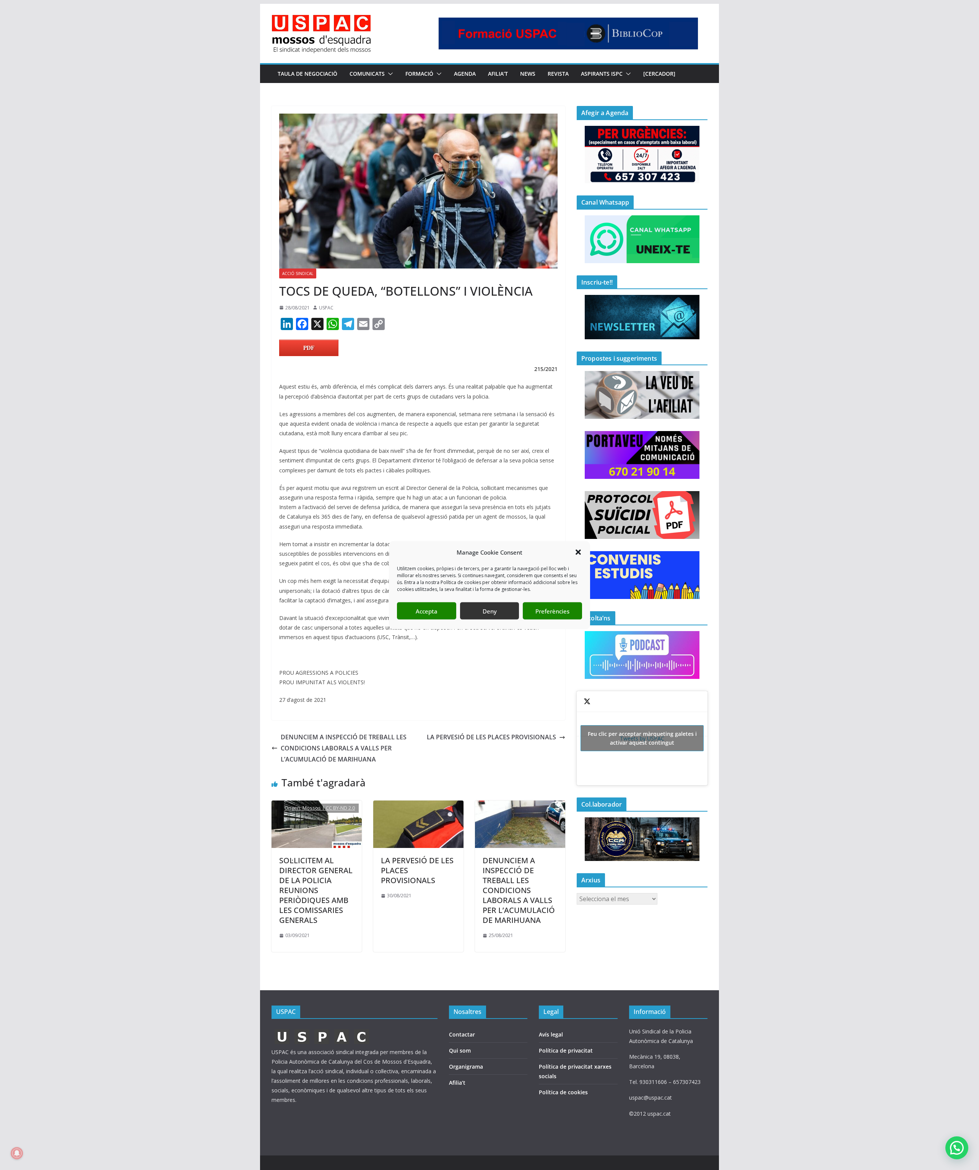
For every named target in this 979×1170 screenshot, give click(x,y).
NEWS (527, 73)
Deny (490, 611)
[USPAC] (322, 1031)
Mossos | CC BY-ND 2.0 (328, 807)
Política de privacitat (566, 1050)
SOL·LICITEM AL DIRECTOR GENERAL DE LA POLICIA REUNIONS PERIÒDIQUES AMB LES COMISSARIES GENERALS (316, 890)
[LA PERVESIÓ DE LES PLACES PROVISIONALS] (418, 806)
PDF (308, 347)
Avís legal (551, 1034)
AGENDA (465, 73)
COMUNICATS (367, 73)
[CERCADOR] (659, 73)
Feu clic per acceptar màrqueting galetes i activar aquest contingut (642, 738)
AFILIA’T (498, 73)
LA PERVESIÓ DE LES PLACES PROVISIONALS (491, 737)
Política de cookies (563, 1092)
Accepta (426, 611)
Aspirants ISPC (602, 73)
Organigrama (466, 1066)
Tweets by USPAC (642, 738)
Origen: (293, 807)
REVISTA (558, 73)
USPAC (326, 307)
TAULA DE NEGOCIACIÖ (307, 73)
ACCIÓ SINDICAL (297, 273)
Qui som (460, 1050)
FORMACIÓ (419, 73)
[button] (578, 552)
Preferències (552, 611)
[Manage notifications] (17, 1153)
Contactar (462, 1034)
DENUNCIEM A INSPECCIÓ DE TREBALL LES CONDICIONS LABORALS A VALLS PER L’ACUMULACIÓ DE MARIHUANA (344, 748)
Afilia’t (457, 1082)
